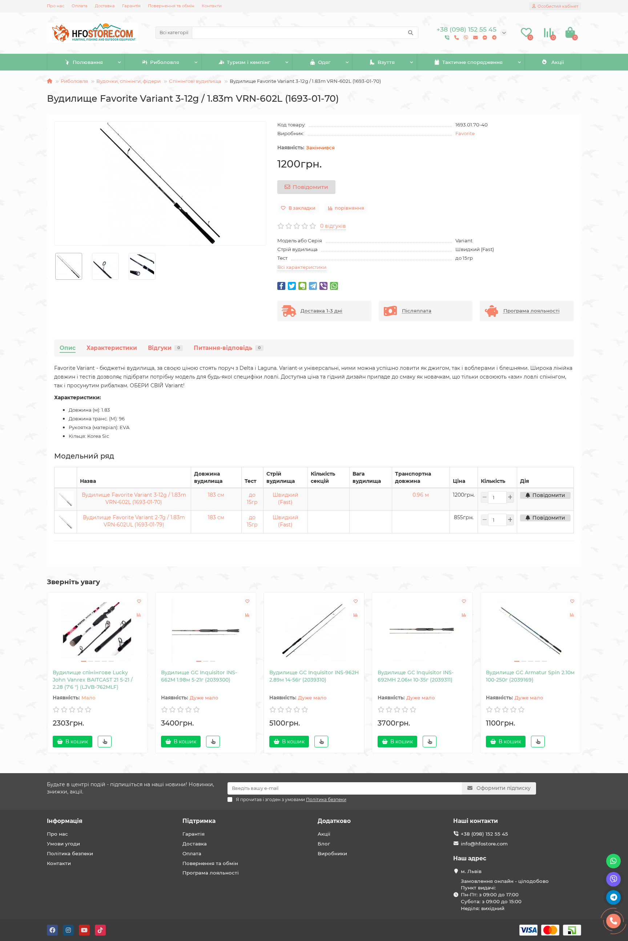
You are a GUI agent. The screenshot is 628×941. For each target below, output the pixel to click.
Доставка (105, 5)
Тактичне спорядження (472, 62)
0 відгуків (333, 226)
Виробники (332, 853)
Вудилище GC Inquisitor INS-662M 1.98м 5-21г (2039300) (199, 676)
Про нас (55, 5)
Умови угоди (63, 844)
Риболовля (164, 62)
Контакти (212, 5)
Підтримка (199, 820)
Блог (324, 844)
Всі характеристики (301, 267)
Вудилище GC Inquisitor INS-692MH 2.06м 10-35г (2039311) (416, 676)
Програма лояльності (210, 873)
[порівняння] (139, 615)
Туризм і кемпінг (248, 62)
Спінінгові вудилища (195, 81)
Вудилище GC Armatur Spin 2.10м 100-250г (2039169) (530, 676)
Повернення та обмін (171, 5)
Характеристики (111, 347)
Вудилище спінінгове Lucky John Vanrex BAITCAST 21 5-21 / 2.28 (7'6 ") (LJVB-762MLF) (93, 679)
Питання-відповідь (227, 347)
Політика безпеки (70, 853)
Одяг (324, 62)
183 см (216, 495)
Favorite (465, 133)
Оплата (80, 5)
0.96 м (420, 495)
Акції (557, 62)
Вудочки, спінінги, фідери (128, 81)
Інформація (64, 820)
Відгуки (164, 347)
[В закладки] (139, 601)
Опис (68, 347)
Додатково (334, 820)
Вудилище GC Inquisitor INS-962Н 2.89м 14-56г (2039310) (314, 676)
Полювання (88, 62)
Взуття (386, 62)
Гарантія (131, 5)
